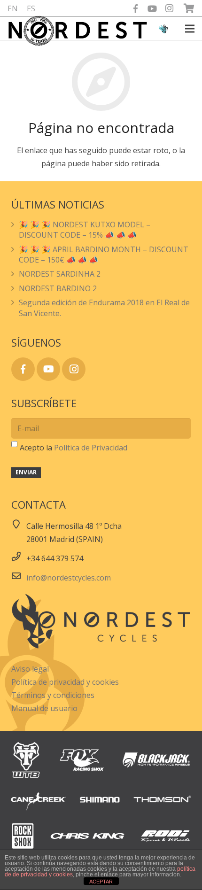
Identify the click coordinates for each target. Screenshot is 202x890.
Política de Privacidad (90, 447)
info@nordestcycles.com (68, 578)
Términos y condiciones (52, 695)
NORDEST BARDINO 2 (58, 288)
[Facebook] (135, 8)
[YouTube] (152, 8)
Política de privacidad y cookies (65, 682)
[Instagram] (169, 8)
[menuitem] (13, 8)
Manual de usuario (44, 708)
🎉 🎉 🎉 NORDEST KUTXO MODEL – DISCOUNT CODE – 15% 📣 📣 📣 (84, 229)
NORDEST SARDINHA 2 (60, 274)
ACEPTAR (101, 881)
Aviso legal (30, 669)
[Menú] (190, 28)
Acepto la (73, 447)
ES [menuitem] (31, 8)
